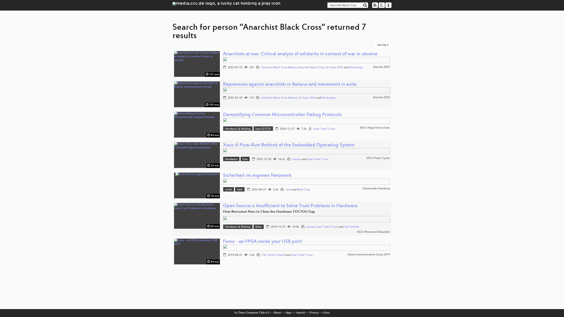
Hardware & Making (237, 129)
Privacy (314, 312)
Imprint (300, 312)
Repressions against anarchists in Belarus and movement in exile (289, 84)
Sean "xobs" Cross (324, 129)
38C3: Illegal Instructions (375, 127)
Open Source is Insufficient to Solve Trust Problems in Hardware (290, 206)
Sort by (382, 45)
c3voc (326, 312)
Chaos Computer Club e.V (253, 312)
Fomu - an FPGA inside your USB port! (262, 242)
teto (288, 189)
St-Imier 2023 (334, 67)
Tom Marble (351, 227)
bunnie (296, 159)
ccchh (228, 189)
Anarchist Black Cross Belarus (279, 67)
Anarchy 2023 (381, 67)
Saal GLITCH (263, 129)
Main (258, 227)
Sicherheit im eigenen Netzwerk (257, 176)
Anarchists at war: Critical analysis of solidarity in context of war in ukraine (300, 54)
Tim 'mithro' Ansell (273, 255)
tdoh (240, 189)
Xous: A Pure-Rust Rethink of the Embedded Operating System (288, 145)
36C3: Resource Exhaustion (373, 232)
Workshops (356, 67)
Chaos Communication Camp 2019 (368, 254)
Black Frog (303, 189)
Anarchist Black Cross (312, 67)
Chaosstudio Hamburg (376, 188)
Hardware (231, 159)
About (277, 312)
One (245, 159)
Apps (288, 312)
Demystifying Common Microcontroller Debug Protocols (282, 115)
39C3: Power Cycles (378, 158)
